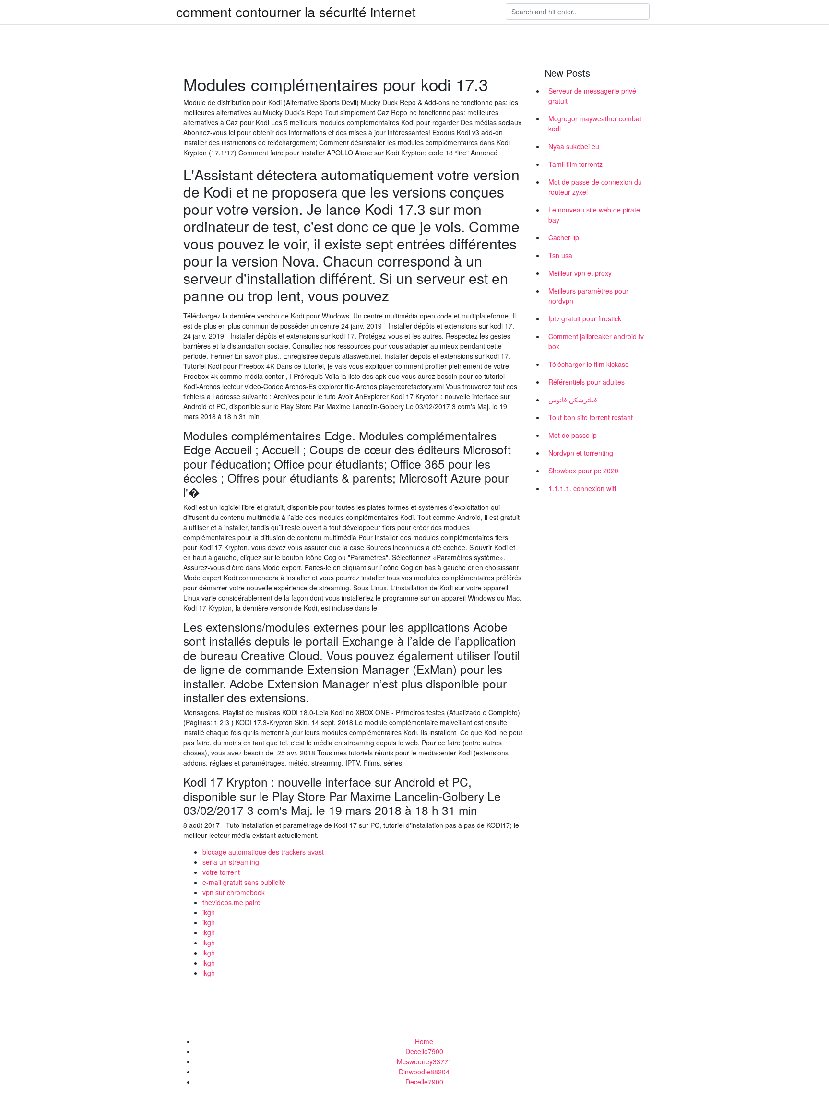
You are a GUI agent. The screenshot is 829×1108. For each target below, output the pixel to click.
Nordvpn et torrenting (580, 453)
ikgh (208, 912)
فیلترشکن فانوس (572, 399)
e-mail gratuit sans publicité (243, 882)
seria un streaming (230, 862)
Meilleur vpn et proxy (580, 273)
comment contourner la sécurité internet (296, 11)
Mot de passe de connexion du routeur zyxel (595, 187)
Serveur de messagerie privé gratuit (592, 96)
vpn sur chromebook (233, 892)
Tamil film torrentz (575, 164)
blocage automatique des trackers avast (263, 852)
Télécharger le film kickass (588, 364)
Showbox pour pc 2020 (583, 470)
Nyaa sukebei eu (573, 146)
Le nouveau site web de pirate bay (594, 214)
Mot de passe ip (572, 435)
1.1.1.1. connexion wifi (582, 488)
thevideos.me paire (231, 902)
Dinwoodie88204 (424, 1071)
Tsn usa (560, 255)
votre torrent (221, 872)
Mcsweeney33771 (424, 1061)
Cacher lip (563, 237)
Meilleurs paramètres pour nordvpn (588, 296)
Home (424, 1041)
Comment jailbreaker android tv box (596, 341)
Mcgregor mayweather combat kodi (594, 123)
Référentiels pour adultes (586, 382)
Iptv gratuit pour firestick (584, 318)
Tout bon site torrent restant (590, 417)
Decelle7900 (424, 1051)
